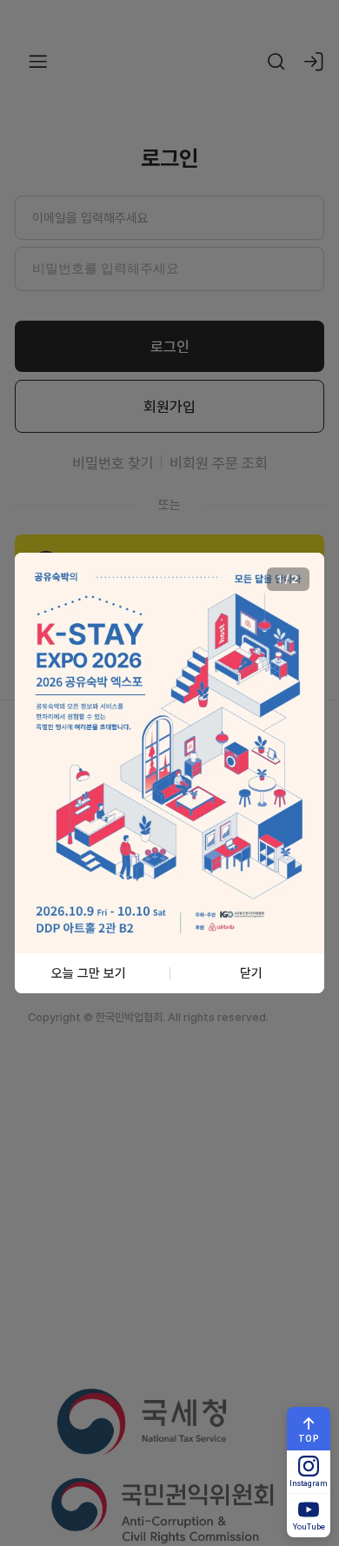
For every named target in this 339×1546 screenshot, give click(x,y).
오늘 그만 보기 (88, 972)
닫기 (251, 972)
